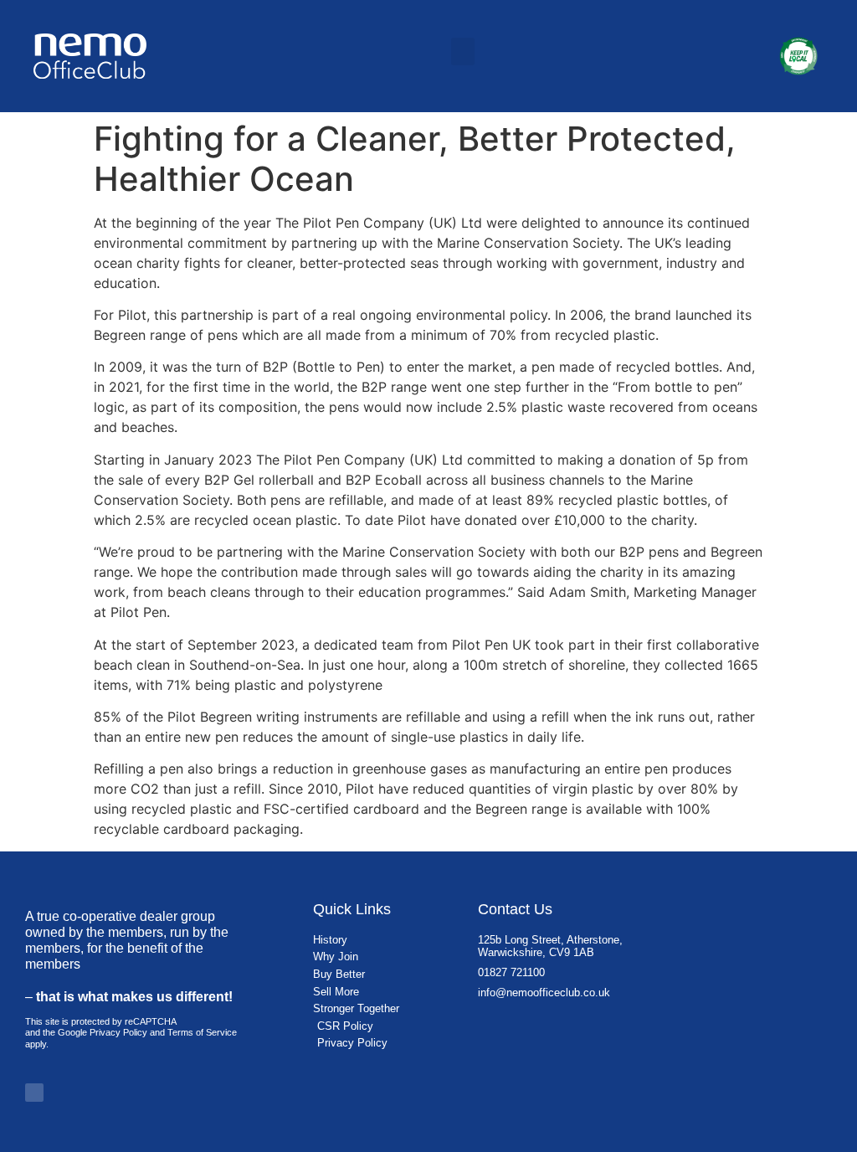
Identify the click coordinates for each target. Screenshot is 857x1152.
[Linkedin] (34, 1092)
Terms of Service (202, 1032)
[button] (463, 51)
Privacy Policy (118, 1032)
